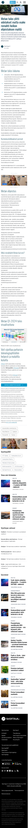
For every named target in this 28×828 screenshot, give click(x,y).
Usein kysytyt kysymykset (19, 735)
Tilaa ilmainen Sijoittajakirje (9, 752)
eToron (3, 364)
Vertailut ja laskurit (7, 737)
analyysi (14, 478)
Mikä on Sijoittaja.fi (18, 737)
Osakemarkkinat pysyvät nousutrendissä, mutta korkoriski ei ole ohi (18, 612)
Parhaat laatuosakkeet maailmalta (17, 693)
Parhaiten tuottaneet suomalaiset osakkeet (17, 669)
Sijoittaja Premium (6, 469)
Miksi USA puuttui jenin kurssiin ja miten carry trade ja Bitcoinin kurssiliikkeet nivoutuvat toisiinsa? (18, 597)
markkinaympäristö (15, 590)
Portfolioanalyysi (19, 466)
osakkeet (15, 431)
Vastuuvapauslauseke (7, 790)
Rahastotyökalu (18, 469)
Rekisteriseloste (6, 794)
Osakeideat (5, 739)
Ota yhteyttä (16, 739)
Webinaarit (4, 750)
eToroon (15, 375)
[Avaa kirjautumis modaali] (20, 2)
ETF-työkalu (5, 455)
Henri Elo (13, 686)
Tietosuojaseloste (19, 790)
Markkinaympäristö (6, 466)
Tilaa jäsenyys (16, 733)
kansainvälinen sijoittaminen (9, 428)
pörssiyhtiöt (5, 435)
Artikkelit (4, 733)
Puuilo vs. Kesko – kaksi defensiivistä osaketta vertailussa (18, 657)
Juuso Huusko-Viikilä (16, 604)
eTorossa (16, 368)
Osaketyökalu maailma (7, 459)
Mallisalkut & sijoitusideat (8, 462)
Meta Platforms (5, 431)
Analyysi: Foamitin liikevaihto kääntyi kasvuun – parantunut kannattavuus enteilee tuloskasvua (19, 643)
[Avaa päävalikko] (24, 2)
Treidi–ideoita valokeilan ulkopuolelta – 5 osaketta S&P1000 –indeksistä (18, 582)
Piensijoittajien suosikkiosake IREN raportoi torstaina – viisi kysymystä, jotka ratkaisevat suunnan (18, 627)
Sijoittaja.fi (14, 673)
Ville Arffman (14, 649)
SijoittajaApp (5, 754)
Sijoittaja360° (5, 748)
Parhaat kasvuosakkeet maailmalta (18, 704)
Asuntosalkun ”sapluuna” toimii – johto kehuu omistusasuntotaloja (18, 681)
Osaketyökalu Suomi (16, 455)
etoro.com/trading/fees (11, 422)
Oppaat (3, 735)
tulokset (13, 435)
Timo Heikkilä (14, 617)
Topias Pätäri (14, 587)
